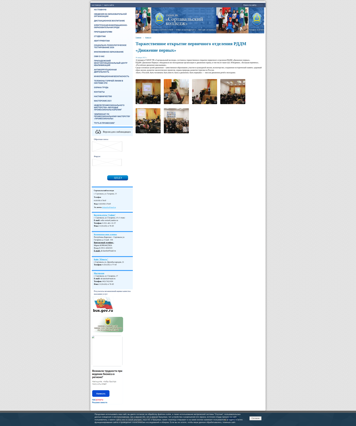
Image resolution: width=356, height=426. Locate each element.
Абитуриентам (102, 41)
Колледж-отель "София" (105, 215)
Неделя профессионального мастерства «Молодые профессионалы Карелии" (109, 107)
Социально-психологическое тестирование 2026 (110, 46)
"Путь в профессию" (104, 123)
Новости (148, 37)
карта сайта (109, 5)
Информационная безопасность (111, 76)
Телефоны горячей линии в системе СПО (108, 82)
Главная (138, 37)
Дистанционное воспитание (109, 21)
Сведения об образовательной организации (110, 15)
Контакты (99, 92)
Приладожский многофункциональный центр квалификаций (110, 63)
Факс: (96, 284)
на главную (97, 5)
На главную (100, 9)
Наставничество (103, 96)
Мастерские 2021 (103, 101)
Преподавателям (103, 32)
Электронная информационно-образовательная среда (111, 26)
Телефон (97, 223)
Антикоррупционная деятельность (105, 71)
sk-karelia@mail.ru (109, 207)
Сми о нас (99, 56)
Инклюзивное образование (108, 52)
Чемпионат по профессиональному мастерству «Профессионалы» (112, 116)
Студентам (100, 36)
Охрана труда (101, 87)
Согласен (255, 418)
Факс (96, 225)
